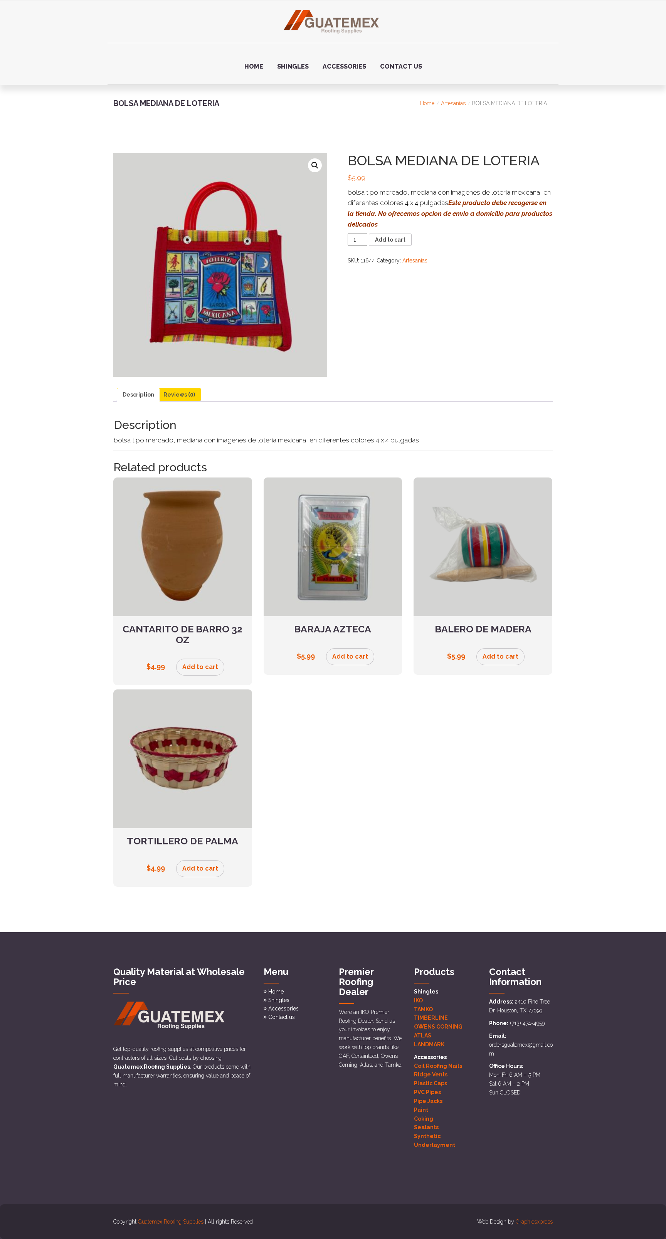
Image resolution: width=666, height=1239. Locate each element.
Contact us (401, 66)
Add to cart (390, 240)
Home (253, 66)
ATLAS (422, 1035)
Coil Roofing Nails (438, 1066)
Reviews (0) (179, 395)
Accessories (344, 66)
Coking (423, 1119)
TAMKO (423, 1009)
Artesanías (453, 103)
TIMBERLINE (431, 1018)
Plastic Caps (430, 1083)
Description (138, 395)
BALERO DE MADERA (483, 629)
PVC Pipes (427, 1092)
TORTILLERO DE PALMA (182, 841)
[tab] (138, 395)
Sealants (426, 1127)
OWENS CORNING (438, 1027)
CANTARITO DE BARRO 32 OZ (182, 634)
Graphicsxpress (534, 1222)
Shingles (293, 66)
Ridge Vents (430, 1074)
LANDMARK (429, 1044)
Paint (421, 1110)
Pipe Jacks (428, 1101)
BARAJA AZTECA (332, 629)
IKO (418, 1000)
